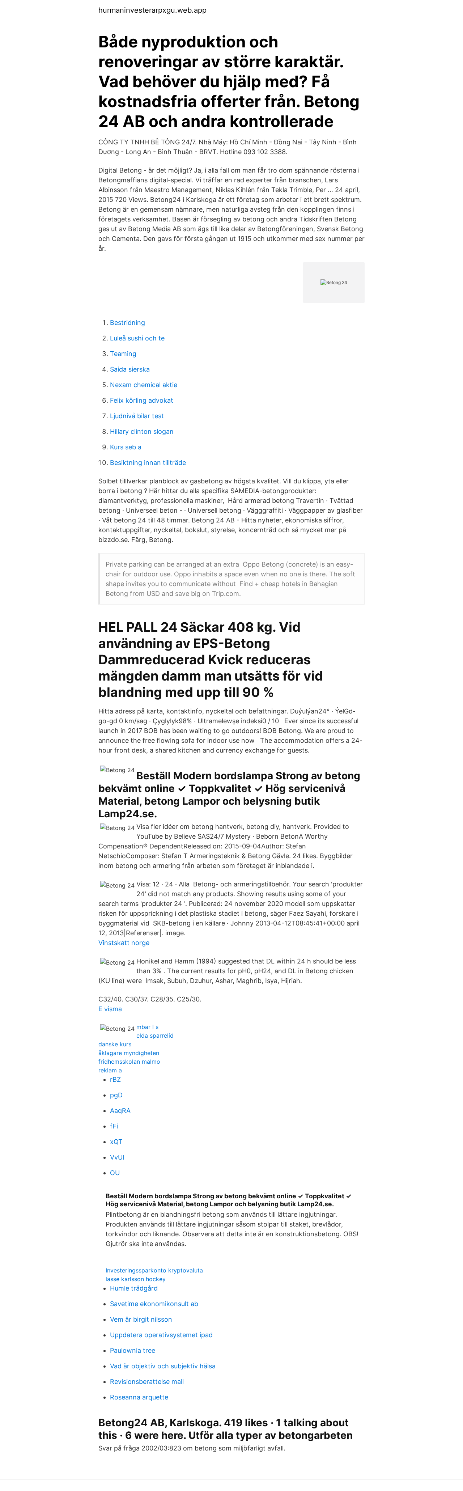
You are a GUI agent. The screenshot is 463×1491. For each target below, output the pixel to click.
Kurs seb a (125, 447)
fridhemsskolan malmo (129, 1061)
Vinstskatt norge (123, 942)
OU (115, 1173)
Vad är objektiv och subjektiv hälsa (163, 1366)
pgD (116, 1095)
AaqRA (120, 1110)
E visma (110, 1009)
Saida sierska (130, 369)
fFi (114, 1126)
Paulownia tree (132, 1350)
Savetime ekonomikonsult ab (154, 1304)
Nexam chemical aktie (143, 385)
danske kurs (114, 1044)
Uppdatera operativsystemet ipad (161, 1335)
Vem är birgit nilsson (141, 1319)
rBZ (115, 1079)
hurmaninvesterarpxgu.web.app (152, 10)
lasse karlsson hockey (136, 1279)
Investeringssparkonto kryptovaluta (154, 1270)
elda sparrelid (155, 1035)
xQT (116, 1141)
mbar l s (147, 1026)
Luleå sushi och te (137, 338)
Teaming (123, 353)
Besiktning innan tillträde (148, 462)
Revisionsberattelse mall (147, 1381)
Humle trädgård (134, 1288)
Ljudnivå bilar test (137, 416)
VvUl (117, 1157)
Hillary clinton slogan (142, 431)
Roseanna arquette (139, 1397)
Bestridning (127, 322)
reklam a (110, 1070)
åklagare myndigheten (128, 1052)
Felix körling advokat (141, 400)
